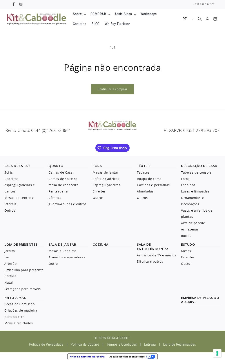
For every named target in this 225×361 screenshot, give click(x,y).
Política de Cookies (85, 344)
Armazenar (189, 229)
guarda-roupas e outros (67, 204)
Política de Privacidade (46, 344)
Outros (9, 210)
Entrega (150, 344)
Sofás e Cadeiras (106, 179)
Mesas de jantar (105, 172)
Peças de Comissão (19, 304)
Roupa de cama (149, 179)
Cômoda (55, 198)
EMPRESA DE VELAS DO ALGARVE (200, 299)
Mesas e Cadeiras (63, 251)
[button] (79, 14)
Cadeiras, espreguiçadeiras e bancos (19, 185)
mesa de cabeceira (63, 185)
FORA (97, 165)
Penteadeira (58, 191)
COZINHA (100, 244)
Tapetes (143, 172)
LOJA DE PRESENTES (20, 244)
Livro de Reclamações (179, 344)
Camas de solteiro (63, 179)
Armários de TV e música (156, 255)
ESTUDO (188, 244)
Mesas (186, 251)
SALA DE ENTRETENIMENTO (152, 246)
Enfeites (99, 191)
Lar (6, 257)
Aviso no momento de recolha (87, 356)
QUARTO (56, 165)
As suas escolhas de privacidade (127, 356)
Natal (8, 282)
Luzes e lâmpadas (195, 191)
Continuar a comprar (112, 89)
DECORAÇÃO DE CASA (199, 165)
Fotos (185, 179)
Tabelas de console (196, 172)
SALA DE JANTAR (62, 244)
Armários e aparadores (67, 257)
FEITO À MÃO (15, 297)
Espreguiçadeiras (106, 185)
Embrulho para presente (24, 270)
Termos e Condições (122, 344)
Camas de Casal (61, 172)
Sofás (8, 172)
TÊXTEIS (143, 165)
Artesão (10, 263)
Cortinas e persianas (153, 185)
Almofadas (145, 191)
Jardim (9, 251)
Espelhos (188, 185)
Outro (53, 263)
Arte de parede (193, 223)
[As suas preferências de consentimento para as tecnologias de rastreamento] (217, 353)
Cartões (10, 276)
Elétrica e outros (150, 261)
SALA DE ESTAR (17, 165)
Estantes (188, 257)
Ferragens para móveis (22, 289)
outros (186, 236)
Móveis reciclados (18, 323)
